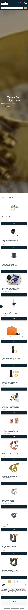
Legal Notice (22, 608)
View (14, 223)
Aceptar (14, 597)
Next (17, 581)
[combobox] (3, 199)
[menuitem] (18, 3)
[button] (26, 585)
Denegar (14, 601)
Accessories (7, 103)
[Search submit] (25, 8)
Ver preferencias (14, 604)
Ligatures (14, 103)
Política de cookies (7, 608)
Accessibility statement (15, 608)
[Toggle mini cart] (24, 3)
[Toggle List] (6, 199)
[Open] (26, 3)
